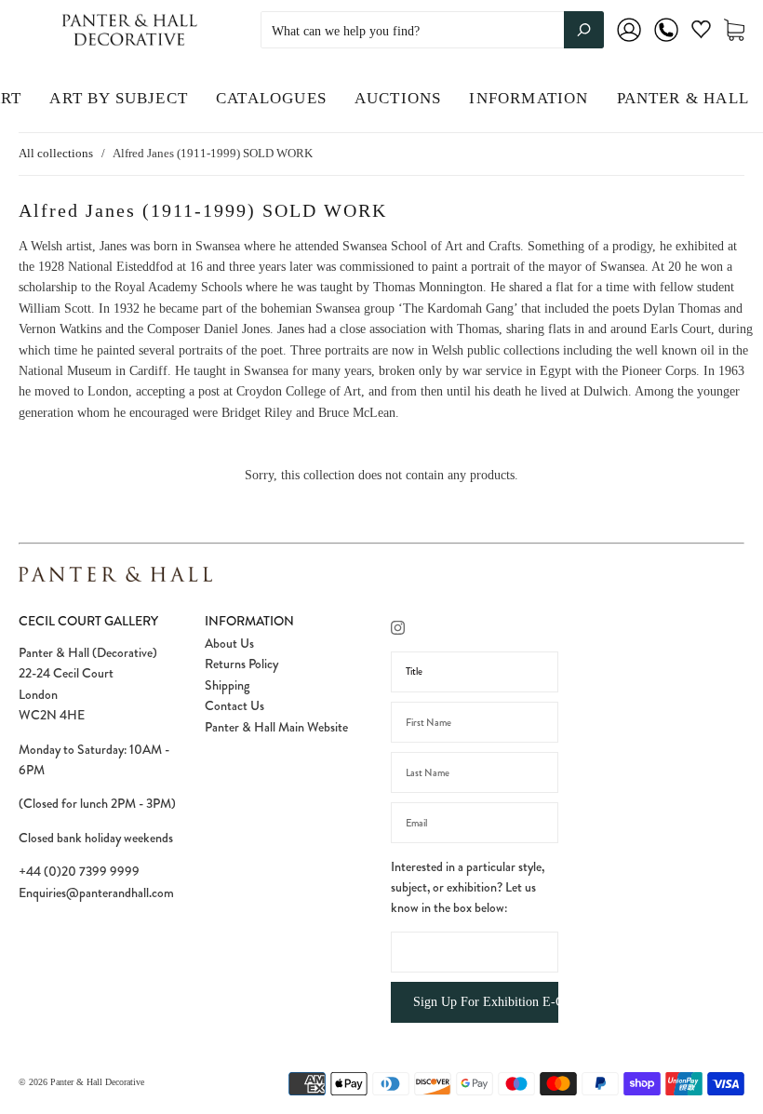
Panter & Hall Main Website (276, 727)
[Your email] (474, 822)
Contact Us (234, 705)
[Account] (629, 42)
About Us (229, 643)
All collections (56, 153)
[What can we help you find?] (432, 31)
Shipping (227, 685)
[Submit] (584, 29)
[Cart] (734, 30)
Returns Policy (241, 663)
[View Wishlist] (701, 33)
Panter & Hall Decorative (97, 1082)
